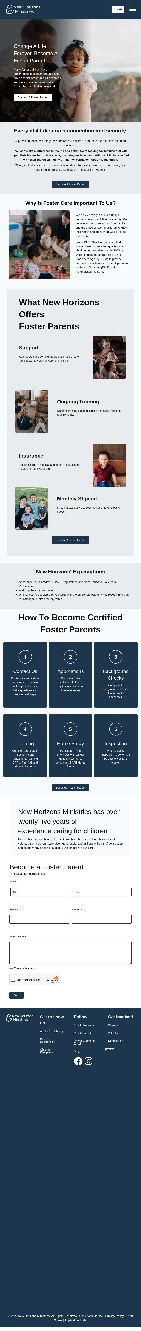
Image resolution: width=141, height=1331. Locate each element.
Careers (113, 1025)
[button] (78, 1061)
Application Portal (76, 1320)
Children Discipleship (47, 1051)
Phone (77, 909)
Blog (77, 1051)
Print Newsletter (83, 1033)
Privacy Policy (114, 1316)
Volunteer (114, 1033)
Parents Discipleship (47, 1040)
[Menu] (133, 9)
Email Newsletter (84, 1025)
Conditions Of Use (91, 1316)
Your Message (18, 936)
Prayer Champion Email (84, 1042)
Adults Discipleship (52, 1031)
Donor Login (115, 1040)
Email (13, 909)
